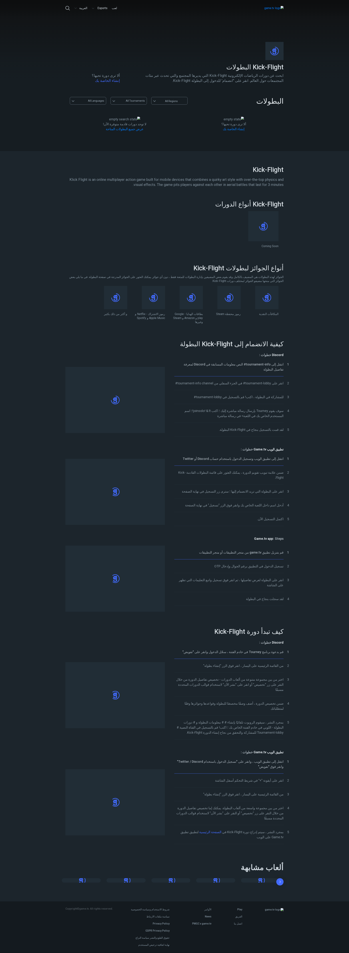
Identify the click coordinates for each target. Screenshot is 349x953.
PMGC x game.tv (201, 923)
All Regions (171, 101)
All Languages (96, 100)
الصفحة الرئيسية (210, 832)
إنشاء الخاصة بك (107, 80)
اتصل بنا (238, 923)
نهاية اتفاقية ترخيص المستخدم (154, 944)
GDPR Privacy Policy (157, 930)
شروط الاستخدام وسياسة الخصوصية (150, 909)
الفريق (238, 916)
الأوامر (207, 909)
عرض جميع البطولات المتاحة (125, 129)
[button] (280, 883)
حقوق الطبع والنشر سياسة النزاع (153, 937)
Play (239, 909)
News (208, 916)
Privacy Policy (161, 923)
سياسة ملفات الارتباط (158, 916)
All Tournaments (135, 100)
